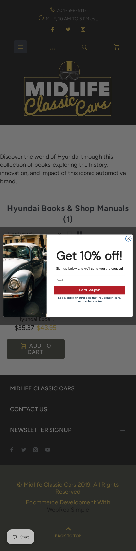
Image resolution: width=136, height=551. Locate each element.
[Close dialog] (128, 238)
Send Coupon (89, 290)
